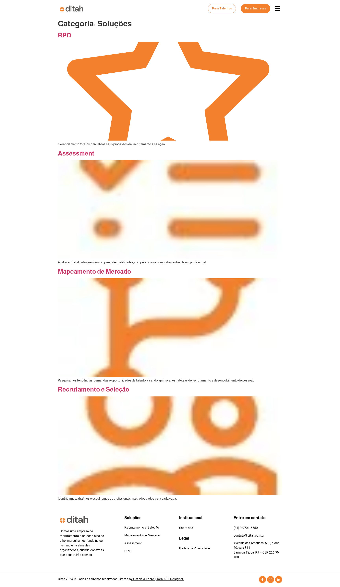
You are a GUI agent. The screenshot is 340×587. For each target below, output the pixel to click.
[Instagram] (270, 579)
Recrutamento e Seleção (93, 389)
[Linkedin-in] (278, 579)
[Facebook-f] (262, 579)
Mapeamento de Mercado (94, 271)
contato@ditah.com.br (249, 535)
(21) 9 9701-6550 (246, 528)
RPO (64, 35)
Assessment (76, 153)
